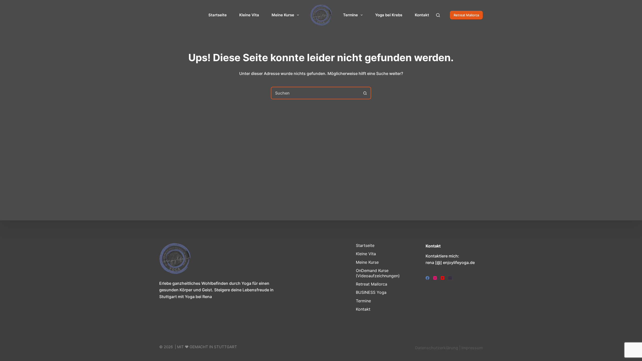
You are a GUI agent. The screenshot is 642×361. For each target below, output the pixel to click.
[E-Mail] (450, 278)
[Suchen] (438, 15)
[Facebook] (427, 278)
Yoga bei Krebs (388, 15)
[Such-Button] (365, 93)
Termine (350, 15)
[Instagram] (435, 278)
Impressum (472, 347)
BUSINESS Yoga (371, 292)
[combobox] (315, 93)
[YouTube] (442, 278)
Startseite (217, 15)
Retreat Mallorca (466, 15)
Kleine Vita (249, 15)
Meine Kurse (283, 15)
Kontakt (422, 15)
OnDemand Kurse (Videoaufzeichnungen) (378, 273)
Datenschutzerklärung (436, 347)
